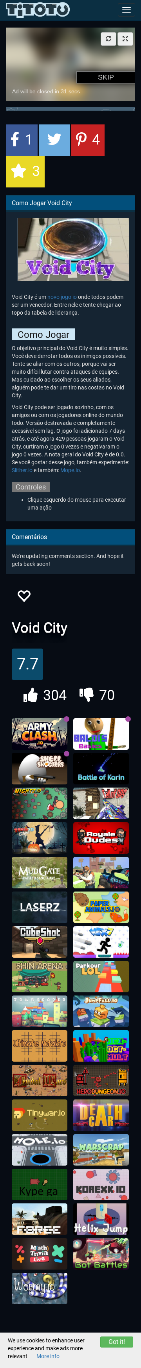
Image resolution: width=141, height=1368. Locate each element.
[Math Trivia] (39, 1254)
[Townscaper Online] (39, 1011)
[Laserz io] (39, 907)
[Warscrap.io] (101, 1150)
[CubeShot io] (39, 942)
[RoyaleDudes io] (101, 838)
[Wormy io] (39, 1288)
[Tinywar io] (39, 1115)
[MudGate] (39, 872)
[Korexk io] (101, 1184)
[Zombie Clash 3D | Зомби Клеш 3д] (39, 838)
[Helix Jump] (101, 1219)
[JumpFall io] (101, 1011)
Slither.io (22, 470)
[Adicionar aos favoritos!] (23, 598)
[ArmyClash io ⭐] (39, 734)
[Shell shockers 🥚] (39, 768)
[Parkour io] (101, 976)
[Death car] (101, 1115)
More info (48, 1356)
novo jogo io (62, 297)
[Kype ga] (39, 1184)
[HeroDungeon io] (101, 1080)
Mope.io (70, 470)
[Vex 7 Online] (101, 942)
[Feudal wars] (39, 1080)
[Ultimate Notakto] (39, 1046)
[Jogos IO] (38, 10)
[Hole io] (39, 1150)
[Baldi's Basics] (101, 734)
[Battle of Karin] (101, 768)
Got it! (116, 1342)
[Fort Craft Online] (101, 872)
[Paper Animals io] (101, 907)
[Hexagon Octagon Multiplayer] (101, 1046)
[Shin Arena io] (39, 976)
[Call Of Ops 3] (101, 803)
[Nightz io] (39, 803)
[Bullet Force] (39, 1219)
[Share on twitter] (54, 140)
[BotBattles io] (101, 1254)
